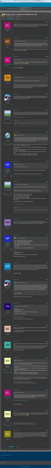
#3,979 (47, 410)
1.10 (38, 8)
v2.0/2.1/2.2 (9, 8)
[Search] (45, 1)
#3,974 (47, 303)
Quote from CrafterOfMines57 (21, 238)
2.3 (12, 8)
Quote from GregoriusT (20, 164)
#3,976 (47, 341)
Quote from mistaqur (19, 77)
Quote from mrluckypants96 (21, 282)
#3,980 (47, 430)
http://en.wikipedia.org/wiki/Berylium (19, 400)
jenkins (29, 7)
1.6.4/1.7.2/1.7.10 (29, 8)
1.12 (43, 8)
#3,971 (47, 235)
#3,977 (47, 357)
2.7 (18, 8)
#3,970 (47, 219)
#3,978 (47, 389)
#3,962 (47, 38)
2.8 (19, 8)
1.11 (40, 8)
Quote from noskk (19, 59)
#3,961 (47, 22)
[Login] (47, 1)
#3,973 (47, 279)
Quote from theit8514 (19, 135)
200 (12, 18)
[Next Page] (19, 18)
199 (10, 18)
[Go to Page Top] (49, 467)
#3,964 (47, 74)
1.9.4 (36, 8)
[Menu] (50, 1)
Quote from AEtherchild (20, 392)
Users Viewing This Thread (6, 455)
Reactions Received (6, 174)
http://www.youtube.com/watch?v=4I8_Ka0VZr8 (21, 221)
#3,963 (47, 56)
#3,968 (47, 161)
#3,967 (47, 132)
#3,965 (47, 94)
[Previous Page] (2, 18)
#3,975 (47, 325)
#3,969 (47, 181)
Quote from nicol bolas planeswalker (22, 184)
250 (16, 18)
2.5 (14, 8)
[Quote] (47, 33)
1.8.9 (33, 8)
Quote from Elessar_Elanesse (21, 41)
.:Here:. (33, 381)
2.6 (16, 8)
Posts (4, 33)
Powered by (25, 466)
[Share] (49, 18)
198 (8, 18)
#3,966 (47, 110)
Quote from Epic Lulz (19, 360)
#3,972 (47, 262)
